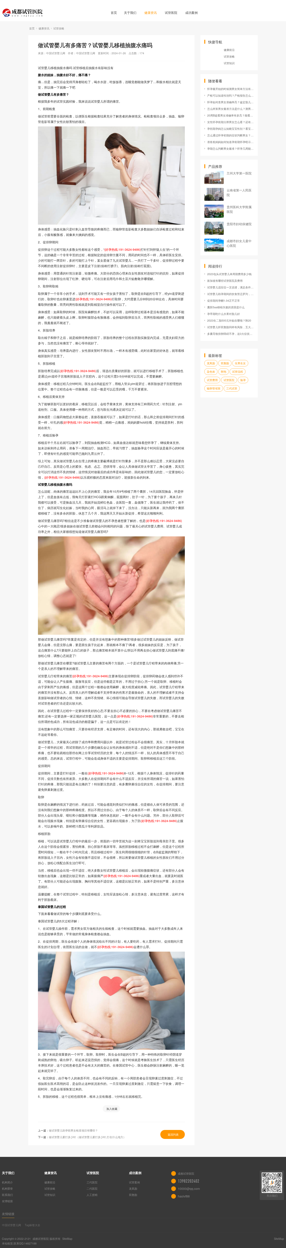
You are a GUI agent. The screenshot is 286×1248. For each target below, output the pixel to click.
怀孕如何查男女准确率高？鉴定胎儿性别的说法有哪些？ (230, 102)
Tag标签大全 (32, 1225)
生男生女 (240, 363)
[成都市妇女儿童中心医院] (214, 245)
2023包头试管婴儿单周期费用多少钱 (229, 274)
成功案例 (191, 12)
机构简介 (7, 1182)
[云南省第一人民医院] (214, 194)
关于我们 (130, 12)
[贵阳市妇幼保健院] (214, 228)
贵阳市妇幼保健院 (239, 224)
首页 (114, 12)
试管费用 (212, 380)
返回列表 (173, 1134)
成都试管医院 (40, 1239)
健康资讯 (150, 12)
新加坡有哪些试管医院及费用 (225, 281)
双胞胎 (225, 363)
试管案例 (134, 1182)
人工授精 (92, 1195)
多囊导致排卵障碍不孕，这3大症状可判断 (230, 334)
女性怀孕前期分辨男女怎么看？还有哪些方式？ (230, 122)
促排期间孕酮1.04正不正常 (223, 300)
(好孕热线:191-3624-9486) (122, 249)
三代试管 (231, 388)
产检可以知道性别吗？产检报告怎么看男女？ (230, 95)
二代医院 (92, 1188)
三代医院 (92, 1182)
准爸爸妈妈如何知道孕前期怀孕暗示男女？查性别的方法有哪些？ (230, 142)
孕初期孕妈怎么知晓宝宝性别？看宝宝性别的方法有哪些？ (230, 129)
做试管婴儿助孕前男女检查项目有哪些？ (73, 1130)
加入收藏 (111, 1109)
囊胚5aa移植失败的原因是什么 (226, 307)
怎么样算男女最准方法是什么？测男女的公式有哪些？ (230, 109)
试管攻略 (58, 28)
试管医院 (171, 12)
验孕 (243, 380)
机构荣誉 (7, 1188)
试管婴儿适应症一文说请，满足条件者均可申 (230, 287)
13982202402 (188, 1181)
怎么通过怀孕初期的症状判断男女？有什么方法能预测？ (230, 135)
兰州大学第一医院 (239, 173)
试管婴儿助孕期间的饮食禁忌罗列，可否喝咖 (230, 294)
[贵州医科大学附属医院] (214, 211)
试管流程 (237, 371)
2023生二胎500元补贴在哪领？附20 (229, 320)
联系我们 (7, 1195)
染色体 (211, 371)
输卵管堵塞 (213, 388)
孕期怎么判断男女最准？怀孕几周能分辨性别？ (230, 148)
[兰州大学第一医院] (214, 177)
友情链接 (7, 1201)
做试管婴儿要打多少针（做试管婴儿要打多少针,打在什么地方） (87, 1137)
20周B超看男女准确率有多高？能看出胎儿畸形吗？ (230, 115)
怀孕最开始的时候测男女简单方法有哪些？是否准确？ (230, 89)
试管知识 (229, 63)
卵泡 (223, 371)
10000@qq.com (189, 1188)
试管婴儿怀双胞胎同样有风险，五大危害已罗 (230, 327)
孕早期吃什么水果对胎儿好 (223, 314)
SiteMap (67, 1239)
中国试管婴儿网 (11, 1225)
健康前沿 (229, 50)
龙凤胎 (211, 363)
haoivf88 (184, 1196)
